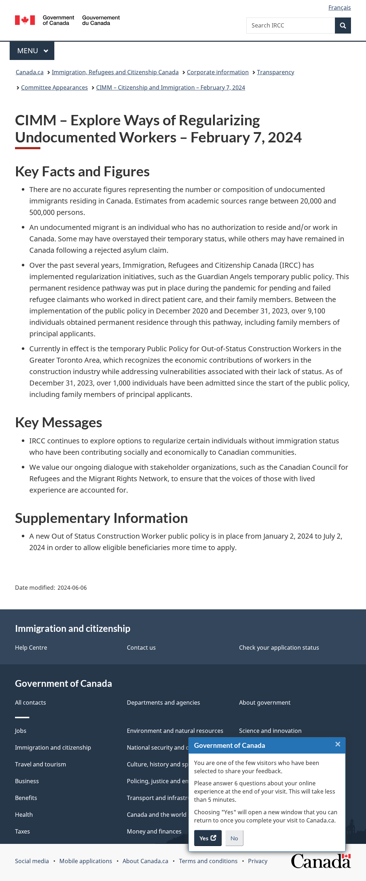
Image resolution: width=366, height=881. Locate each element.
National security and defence (167, 747)
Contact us (141, 647)
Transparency (275, 72)
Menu (28, 50)
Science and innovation (270, 731)
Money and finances (154, 831)
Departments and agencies (163, 702)
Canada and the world (157, 815)
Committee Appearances (54, 87)
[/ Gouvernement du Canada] (67, 21)
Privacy (257, 861)
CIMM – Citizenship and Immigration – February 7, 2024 (170, 87)
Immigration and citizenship (53, 747)
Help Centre (31, 647)
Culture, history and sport (162, 764)
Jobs (20, 731)
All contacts (30, 702)
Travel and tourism (40, 764)
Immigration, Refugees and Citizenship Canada (115, 72)
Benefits (26, 798)
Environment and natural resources (175, 731)
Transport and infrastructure (166, 798)
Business (27, 781)
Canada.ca (30, 72)
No (237, 840)
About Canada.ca (145, 861)
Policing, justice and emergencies (172, 781)
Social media (32, 861)
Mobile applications (85, 861)
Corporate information (218, 72)
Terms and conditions (208, 861)
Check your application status (279, 647)
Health (24, 815)
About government (265, 702)
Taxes (22, 831)
